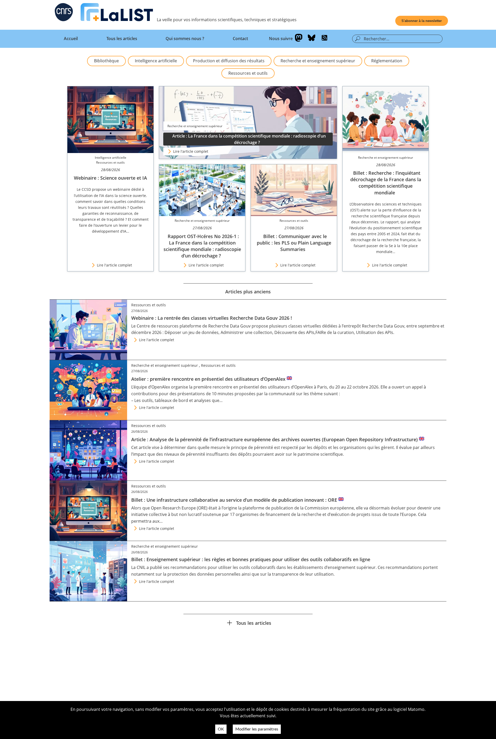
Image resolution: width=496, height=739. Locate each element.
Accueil (71, 38)
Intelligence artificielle (156, 61)
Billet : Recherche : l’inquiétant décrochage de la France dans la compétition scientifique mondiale (385, 183)
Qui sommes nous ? (185, 38)
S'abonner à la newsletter (421, 21)
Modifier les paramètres (256, 729)
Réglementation (386, 61)
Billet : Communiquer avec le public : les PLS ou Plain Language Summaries (294, 242)
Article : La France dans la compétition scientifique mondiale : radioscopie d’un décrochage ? (249, 139)
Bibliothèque (106, 61)
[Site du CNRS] (64, 13)
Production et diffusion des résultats (229, 61)
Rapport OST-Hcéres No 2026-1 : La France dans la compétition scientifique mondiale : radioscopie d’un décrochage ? (202, 246)
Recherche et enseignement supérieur (318, 61)
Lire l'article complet (190, 151)
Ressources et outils (248, 73)
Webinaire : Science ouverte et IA (110, 178)
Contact (240, 38)
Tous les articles (121, 38)
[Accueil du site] (117, 13)
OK (221, 729)
